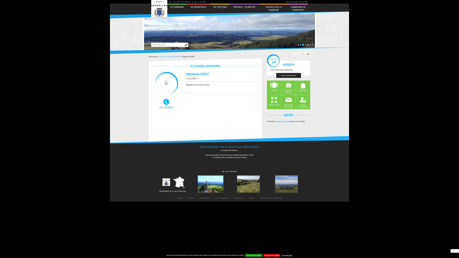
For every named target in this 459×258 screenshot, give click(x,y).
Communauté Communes (298, 8)
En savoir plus (287, 255)
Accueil (162, 56)
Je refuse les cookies (271, 255)
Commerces (303, 90)
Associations (274, 105)
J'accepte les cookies (254, 255)
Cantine (274, 90)
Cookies (251, 198)
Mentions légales (221, 198)
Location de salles (288, 91)
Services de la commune (274, 8)
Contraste (202, 2)
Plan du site (303, 2)
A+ (304, 54)
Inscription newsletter (288, 106)
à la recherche (186, 2)
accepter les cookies (283, 121)
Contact (191, 198)
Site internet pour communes (271, 198)
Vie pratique (220, 6)
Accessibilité (238, 198)
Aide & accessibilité (292, 2)
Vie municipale (198, 6)
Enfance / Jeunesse (244, 6)
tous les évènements (288, 75)
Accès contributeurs (303, 106)
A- (294, 54)
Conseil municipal (173, 56)
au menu (195, 2)
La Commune (177, 6)
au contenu (176, 2)
